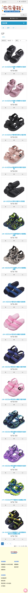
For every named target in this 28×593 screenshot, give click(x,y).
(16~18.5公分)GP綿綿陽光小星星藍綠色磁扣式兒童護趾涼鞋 (14, 533)
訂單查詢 (3, 567)
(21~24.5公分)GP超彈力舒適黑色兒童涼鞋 (14, 67)
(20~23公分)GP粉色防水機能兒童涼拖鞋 (14, 399)
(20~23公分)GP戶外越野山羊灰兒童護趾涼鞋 (14, 268)
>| (10, 543)
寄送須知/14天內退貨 (6, 583)
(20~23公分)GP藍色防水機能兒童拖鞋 (14, 302)
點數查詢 (3, 569)
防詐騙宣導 (3, 578)
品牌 (8, 28)
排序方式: (4, 40)
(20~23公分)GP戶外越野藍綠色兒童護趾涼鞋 (14, 234)
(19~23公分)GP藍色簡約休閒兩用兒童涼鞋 (14, 432)
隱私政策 (3, 580)
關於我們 (16, 567)
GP (13, 28)
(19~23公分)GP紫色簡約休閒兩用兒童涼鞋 (14, 466)
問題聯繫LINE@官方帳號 (7, 564)
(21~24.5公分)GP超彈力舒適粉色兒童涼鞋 (14, 101)
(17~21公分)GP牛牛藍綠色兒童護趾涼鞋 (14, 500)
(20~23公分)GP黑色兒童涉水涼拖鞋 (14, 201)
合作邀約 (3, 586)
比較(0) (3, 37)
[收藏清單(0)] (19, 1)
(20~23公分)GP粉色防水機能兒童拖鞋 (14, 334)
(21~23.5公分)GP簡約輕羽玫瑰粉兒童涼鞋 (14, 168)
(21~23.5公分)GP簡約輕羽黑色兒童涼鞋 (14, 135)
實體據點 (16, 564)
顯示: (17, 40)
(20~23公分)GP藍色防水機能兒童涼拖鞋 (14, 367)
